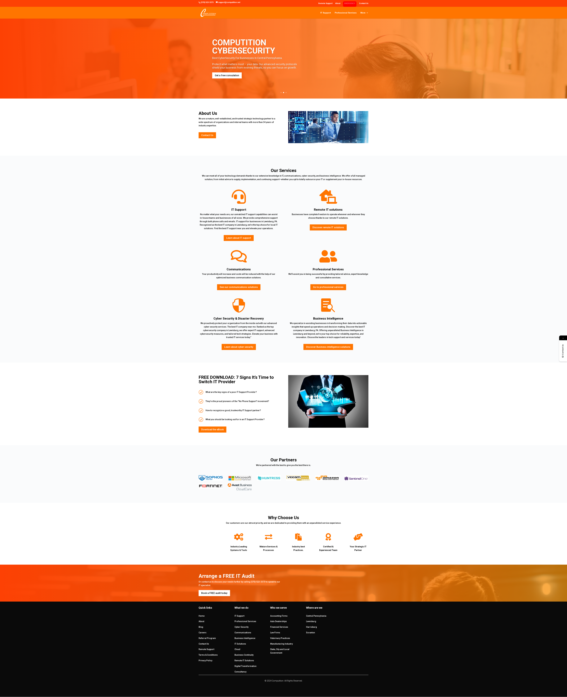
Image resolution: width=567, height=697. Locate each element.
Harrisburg (311, 627)
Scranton (310, 632)
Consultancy (240, 672)
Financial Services (279, 627)
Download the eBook (212, 429)
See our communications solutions (239, 287)
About (337, 3)
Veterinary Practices (280, 638)
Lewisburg (311, 621)
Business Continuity (244, 655)
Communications (242, 632)
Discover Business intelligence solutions (328, 347)
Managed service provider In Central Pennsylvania (255, 48)
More (362, 13)
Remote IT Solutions (244, 660)
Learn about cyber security (238, 347)
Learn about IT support (238, 238)
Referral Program (207, 638)
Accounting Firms (278, 616)
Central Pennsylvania (316, 616)
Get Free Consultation (226, 78)
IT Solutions (240, 644)
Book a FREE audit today (214, 593)
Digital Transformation (245, 666)
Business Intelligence (244, 638)
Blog (201, 627)
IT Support (325, 13)
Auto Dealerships (278, 621)
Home (202, 616)
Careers (202, 632)
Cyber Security (241, 627)
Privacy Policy (205, 660)
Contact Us (363, 3)
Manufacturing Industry (281, 644)
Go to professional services (328, 287)
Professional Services (346, 13)
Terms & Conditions (208, 655)
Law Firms (275, 632)
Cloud (237, 649)
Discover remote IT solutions (328, 227)
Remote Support (325, 3)
